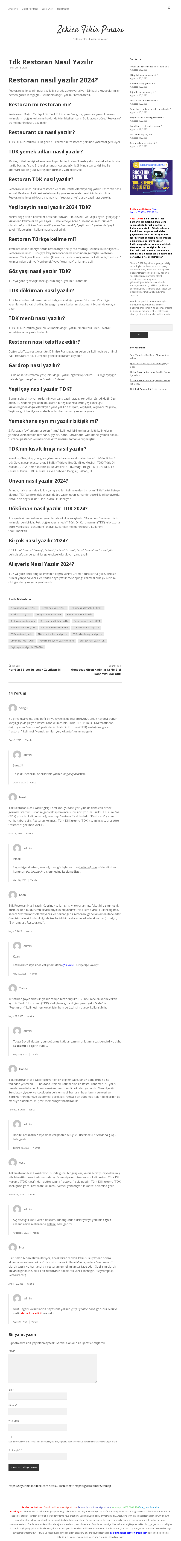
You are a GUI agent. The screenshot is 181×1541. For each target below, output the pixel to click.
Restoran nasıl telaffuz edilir (54, 621)
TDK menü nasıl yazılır (21, 634)
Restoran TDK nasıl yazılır (23, 627)
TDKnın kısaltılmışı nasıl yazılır (87, 634)
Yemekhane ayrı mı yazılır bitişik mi (57, 640)
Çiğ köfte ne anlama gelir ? (143, 92)
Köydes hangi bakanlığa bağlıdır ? (147, 117)
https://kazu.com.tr (61, 1486)
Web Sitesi (13, 1420)
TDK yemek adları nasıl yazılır (52, 634)
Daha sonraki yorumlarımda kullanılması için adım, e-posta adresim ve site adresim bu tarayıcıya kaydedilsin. (62, 1441)
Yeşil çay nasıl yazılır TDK (92, 640)
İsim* (11, 1389)
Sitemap (105, 1486)
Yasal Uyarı (47, 8)
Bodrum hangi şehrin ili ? (142, 83)
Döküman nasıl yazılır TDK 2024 (86, 607)
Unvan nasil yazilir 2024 (22, 640)
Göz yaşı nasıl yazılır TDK (49, 614)
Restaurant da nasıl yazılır (79, 614)
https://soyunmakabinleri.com (28, 1486)
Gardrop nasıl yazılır (21, 614)
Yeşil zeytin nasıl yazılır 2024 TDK (27, 647)
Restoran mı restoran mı (23, 621)
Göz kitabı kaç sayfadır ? (142, 134)
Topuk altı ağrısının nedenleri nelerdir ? (149, 66)
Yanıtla (28, 740)
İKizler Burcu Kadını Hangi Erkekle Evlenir (150, 372)
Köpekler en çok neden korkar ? (146, 126)
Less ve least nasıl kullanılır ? (144, 100)
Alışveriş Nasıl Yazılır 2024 (23, 607)
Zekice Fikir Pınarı (90, 30)
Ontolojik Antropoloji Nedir (143, 389)
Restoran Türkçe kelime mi (54, 627)
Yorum (11, 1350)
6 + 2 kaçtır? (15, 1450)
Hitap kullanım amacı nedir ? (144, 75)
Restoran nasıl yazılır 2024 (87, 621)
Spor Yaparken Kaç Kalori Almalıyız (147, 355)
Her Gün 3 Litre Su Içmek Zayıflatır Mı (35, 670)
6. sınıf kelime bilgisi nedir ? (143, 143)
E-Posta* (12, 1405)
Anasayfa (13, 8)
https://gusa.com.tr (87, 1486)
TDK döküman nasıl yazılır (86, 627)
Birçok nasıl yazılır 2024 (53, 607)
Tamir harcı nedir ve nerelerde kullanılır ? (150, 109)
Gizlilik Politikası (30, 8)
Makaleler (24, 599)
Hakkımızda (63, 8)
